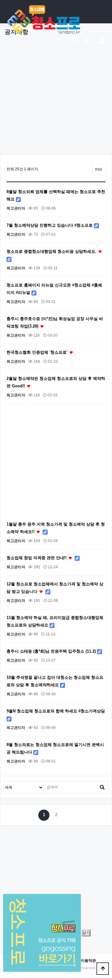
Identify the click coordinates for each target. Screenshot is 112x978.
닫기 (86, 933)
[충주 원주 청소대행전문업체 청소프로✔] (43, 19)
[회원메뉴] (102, 41)
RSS (98, 169)
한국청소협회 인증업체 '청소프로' (38, 352)
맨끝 (68, 815)
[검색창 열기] (74, 41)
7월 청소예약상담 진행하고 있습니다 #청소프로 (50, 225)
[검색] (102, 787)
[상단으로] (102, 968)
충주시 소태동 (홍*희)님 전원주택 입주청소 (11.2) (52, 651)
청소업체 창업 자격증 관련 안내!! (37, 557)
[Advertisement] (56, 98)
